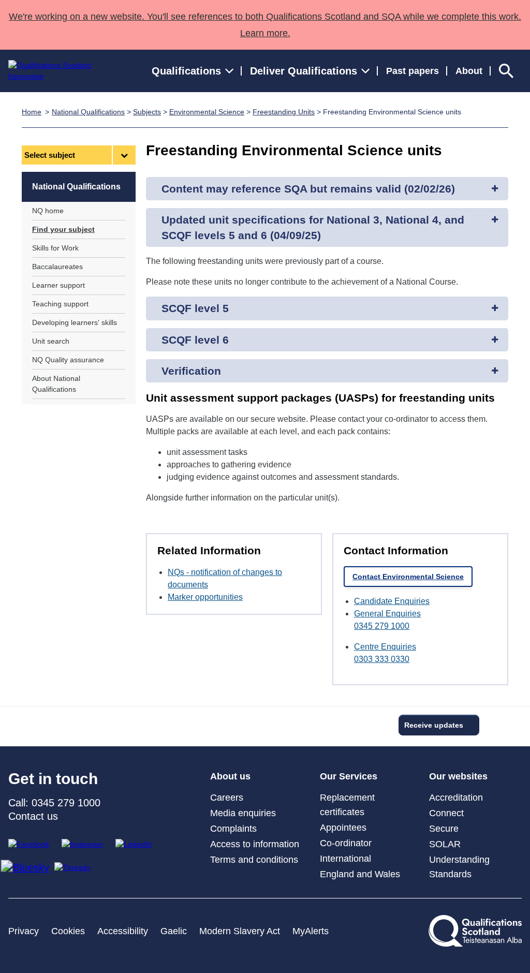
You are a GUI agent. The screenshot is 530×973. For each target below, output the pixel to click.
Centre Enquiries (385, 646)
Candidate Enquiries (392, 601)
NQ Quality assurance (68, 360)
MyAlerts (310, 931)
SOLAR (445, 844)
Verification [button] (191, 371)
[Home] (59, 71)
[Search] (506, 71)
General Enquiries (387, 613)
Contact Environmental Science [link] (408, 576)
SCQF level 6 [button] (195, 340)
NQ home (48, 211)
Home (31, 112)
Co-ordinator (346, 843)
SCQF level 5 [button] (195, 308)
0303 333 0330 (381, 659)
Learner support (58, 285)
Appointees (343, 827)
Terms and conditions (254, 859)
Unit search (50, 341)
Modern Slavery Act (239, 931)
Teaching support (60, 304)
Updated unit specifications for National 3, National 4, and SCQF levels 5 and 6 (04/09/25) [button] (312, 227)
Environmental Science (206, 112)
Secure (444, 828)
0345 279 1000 (381, 626)
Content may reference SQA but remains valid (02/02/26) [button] (308, 189)
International (345, 858)
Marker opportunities (205, 597)
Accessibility (122, 931)
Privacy (23, 931)
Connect (446, 813)
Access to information (254, 844)
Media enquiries (243, 813)
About (468, 71)
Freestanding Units (284, 112)
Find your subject (63, 229)
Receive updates (433, 725)
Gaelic (173, 931)
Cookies (68, 931)
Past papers (412, 71)
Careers (226, 797)
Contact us (33, 816)
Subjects (147, 112)
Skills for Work (55, 248)
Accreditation (456, 797)
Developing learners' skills (74, 322)
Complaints (233, 828)
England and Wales (360, 874)
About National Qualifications (56, 383)
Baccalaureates (57, 266)
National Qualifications (88, 112)
